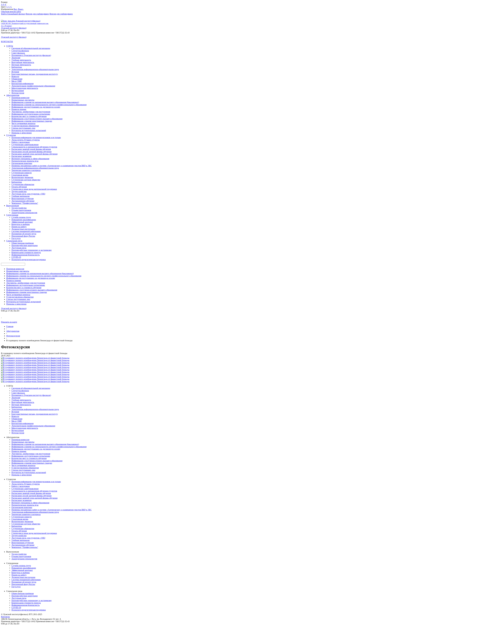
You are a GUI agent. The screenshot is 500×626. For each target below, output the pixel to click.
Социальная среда (14, 241)
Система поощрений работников (26, 231)
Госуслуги (16, 238)
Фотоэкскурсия (13, 336)
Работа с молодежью (20, 142)
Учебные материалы (20, 196)
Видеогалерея (17, 90)
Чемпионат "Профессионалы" (24, 203)
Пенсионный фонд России (23, 236)
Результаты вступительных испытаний (28, 130)
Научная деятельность (21, 65)
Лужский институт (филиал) (13, 28)
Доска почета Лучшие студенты (25, 140)
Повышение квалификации (23, 220)
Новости (15, 76)
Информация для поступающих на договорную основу (35, 107)
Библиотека (16, 67)
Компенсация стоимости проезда (26, 252)
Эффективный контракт (22, 222)
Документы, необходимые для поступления (30, 112)
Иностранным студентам (22, 198)
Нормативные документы (22, 100)
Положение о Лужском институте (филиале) (31, 55)
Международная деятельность (24, 88)
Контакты (5, 617)
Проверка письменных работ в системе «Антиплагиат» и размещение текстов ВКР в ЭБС (51, 166)
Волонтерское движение (22, 177)
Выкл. (21, 9)
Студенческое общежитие (22, 184)
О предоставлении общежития (25, 126)
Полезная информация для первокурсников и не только (36, 137)
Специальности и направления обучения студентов (34, 147)
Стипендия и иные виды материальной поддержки (34, 189)
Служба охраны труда (21, 217)
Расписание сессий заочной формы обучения (31, 151)
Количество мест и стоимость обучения (28, 116)
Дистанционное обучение (22, 201)
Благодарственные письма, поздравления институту (34, 74)
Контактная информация (22, 83)
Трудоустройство (19, 191)
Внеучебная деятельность (22, 62)
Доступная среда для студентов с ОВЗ (28, 194)
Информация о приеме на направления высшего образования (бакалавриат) (45, 102)
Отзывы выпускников (21, 210)
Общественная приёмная (22, 243)
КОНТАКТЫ (7, 41)
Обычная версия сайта (11, 11)
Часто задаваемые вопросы (23, 123)
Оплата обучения (19, 187)
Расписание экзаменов (21, 156)
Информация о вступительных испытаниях (30, 114)
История (15, 72)
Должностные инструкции (23, 229)
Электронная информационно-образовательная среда (35, 69)
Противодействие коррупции (24, 245)
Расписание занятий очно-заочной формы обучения (34, 154)
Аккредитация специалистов (24, 212)
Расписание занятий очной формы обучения (31, 149)
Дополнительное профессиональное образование (33, 86)
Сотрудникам (12, 215)
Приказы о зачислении (21, 133)
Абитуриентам (12, 95)
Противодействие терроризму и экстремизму (31, 250)
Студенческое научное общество (25, 180)
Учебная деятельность (21, 60)
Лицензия (15, 58)
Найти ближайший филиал (13, 14)
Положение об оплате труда (23, 234)
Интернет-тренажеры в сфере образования (30, 159)
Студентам (11, 135)
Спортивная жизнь (19, 175)
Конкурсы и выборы (20, 224)
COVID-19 (16, 257)
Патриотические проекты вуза (24, 161)
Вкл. (16, 9)
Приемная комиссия (20, 97)
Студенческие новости (21, 173)
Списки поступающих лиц (23, 128)
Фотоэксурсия (17, 93)
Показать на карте (9, 322)
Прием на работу (19, 227)
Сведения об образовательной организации (30, 48)
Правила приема (18, 109)
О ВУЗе (9, 46)
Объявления (16, 79)
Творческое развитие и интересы (26, 170)
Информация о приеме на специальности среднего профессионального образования (48, 105)
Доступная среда (18, 248)
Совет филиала (18, 53)
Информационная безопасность (25, 255)
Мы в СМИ (16, 81)
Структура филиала (20, 51)
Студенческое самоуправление (25, 144)
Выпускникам (12, 205)
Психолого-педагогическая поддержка (28, 259)
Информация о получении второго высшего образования (36, 119)
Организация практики (21, 163)
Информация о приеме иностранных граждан (31, 121)
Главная (9, 326)
